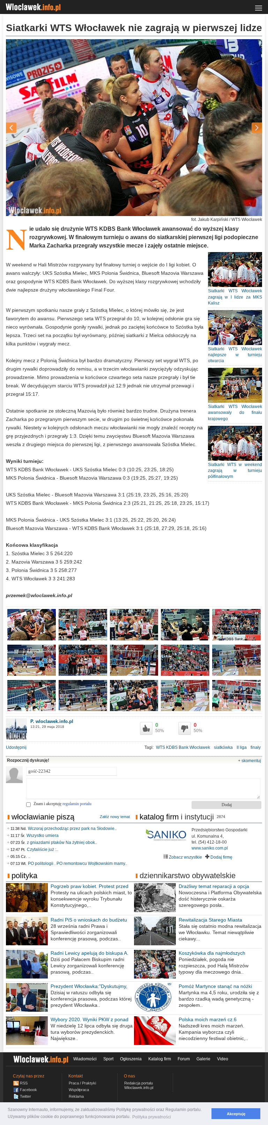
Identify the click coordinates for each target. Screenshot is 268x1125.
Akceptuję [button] (236, 1114)
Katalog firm (159, 816)
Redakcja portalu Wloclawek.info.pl (138, 1085)
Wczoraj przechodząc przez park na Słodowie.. (72, 828)
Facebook (28, 1090)
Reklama (76, 1096)
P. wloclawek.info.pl (51, 721)
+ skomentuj (249, 760)
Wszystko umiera (43, 835)
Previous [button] (23, 128)
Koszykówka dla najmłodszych (212, 953)
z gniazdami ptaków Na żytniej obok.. (62, 842)
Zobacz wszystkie (185, 857)
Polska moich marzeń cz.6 (208, 1019)
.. (29, 856)
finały (256, 747)
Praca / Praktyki (82, 1083)
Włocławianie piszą (43, 816)
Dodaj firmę (220, 857)
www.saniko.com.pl (210, 848)
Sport (108, 1058)
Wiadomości (85, 1058)
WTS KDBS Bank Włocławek (183, 747)
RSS (24, 1083)
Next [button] (244, 128)
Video (222, 1058)
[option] (134, 127)
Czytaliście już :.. (42, 849)
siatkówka (223, 747)
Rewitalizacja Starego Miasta (210, 920)
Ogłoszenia (131, 1058)
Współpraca (79, 1090)
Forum (184, 1058)
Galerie (203, 1058)
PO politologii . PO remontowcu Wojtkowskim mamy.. (77, 863)
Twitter (25, 1096)
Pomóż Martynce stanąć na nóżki (215, 986)
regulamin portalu (76, 803)
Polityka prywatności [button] (151, 1117)
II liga (242, 747)
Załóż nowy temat (115, 817)
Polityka (24, 875)
